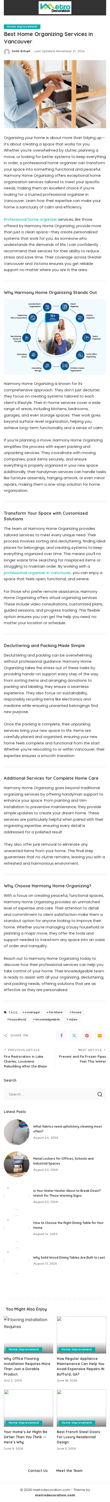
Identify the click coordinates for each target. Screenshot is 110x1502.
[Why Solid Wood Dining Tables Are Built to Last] (16, 1261)
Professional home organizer (30, 219)
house (77, 1012)
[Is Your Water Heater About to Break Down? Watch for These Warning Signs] (16, 1196)
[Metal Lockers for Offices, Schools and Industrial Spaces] (16, 1164)
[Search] (99, 7)
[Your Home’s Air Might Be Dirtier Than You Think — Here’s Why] (28, 1408)
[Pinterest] (87, 1035)
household (17, 1019)
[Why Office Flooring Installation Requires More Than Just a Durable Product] (28, 1334)
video (73, 1019)
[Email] (100, 1035)
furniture (55, 1012)
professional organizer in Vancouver (37, 572)
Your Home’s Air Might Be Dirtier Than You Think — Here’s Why (25, 1437)
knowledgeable (48, 1019)
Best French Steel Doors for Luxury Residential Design (78, 1437)
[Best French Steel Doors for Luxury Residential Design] (81, 1408)
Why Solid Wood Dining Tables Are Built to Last (69, 1257)
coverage (32, 1012)
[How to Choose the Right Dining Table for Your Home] (16, 1228)
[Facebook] (61, 1035)
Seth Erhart (21, 51)
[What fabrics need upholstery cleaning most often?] (16, 1132)
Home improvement (22, 26)
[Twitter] (74, 1035)
